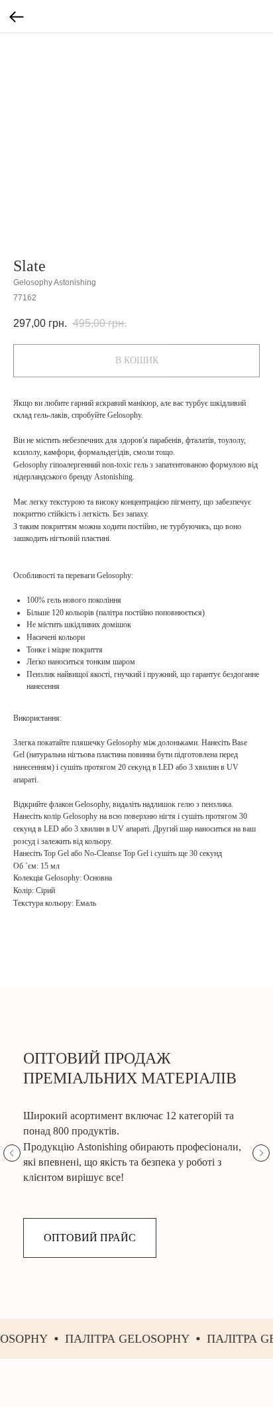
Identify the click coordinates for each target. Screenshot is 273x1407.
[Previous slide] (12, 1153)
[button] (89, 1238)
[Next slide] (261, 1153)
